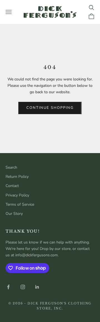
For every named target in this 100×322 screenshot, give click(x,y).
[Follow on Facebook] (8, 287)
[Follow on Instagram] (23, 287)
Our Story (14, 213)
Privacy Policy (17, 195)
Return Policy (17, 176)
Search (11, 167)
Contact (12, 185)
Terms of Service (20, 204)
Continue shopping (49, 107)
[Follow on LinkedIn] (37, 287)
